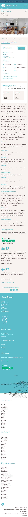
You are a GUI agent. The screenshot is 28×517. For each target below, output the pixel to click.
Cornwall (3, 404)
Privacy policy (4, 304)
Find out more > (21, 1)
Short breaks (3, 467)
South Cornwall (4, 409)
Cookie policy (3, 310)
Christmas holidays (5, 487)
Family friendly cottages (6, 474)
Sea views (3, 470)
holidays (11, 5)
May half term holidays (5, 483)
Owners (2, 307)
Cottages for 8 (4, 494)
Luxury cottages (4, 471)
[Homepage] (3, 5)
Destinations (6, 401)
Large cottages (4, 498)
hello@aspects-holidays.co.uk (7, 334)
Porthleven (3, 424)
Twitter (14, 290)
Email (17, 290)
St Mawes (3, 427)
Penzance (3, 419)
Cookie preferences (5, 311)
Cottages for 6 (4, 493)
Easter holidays (4, 481)
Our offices (3, 336)
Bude (2, 416)
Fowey (2, 417)
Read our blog (4, 308)
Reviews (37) (12, 38)
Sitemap (3, 301)
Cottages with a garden (5, 477)
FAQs (2, 305)
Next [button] (26, 25)
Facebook (11, 290)
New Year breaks (4, 488)
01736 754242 (4, 333)
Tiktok (2, 346)
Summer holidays (4, 484)
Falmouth (3, 413)
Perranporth (3, 426)
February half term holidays (6, 480)
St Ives (2, 410)
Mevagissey (3, 423)
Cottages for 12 (4, 497)
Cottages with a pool (5, 473)
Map (22, 38)
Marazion (3, 421)
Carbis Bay (3, 411)
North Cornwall (4, 407)
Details (5, 42)
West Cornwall (4, 406)
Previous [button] (1, 25)
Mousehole (3, 420)
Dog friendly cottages (5, 468)
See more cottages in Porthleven (11, 287)
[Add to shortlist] (26, 11)
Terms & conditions (5, 302)
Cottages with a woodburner (6, 475)
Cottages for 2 (4, 490)
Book (20, 48)
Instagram (3, 347)
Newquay (3, 414)
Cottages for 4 (4, 491)
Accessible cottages (5, 478)
